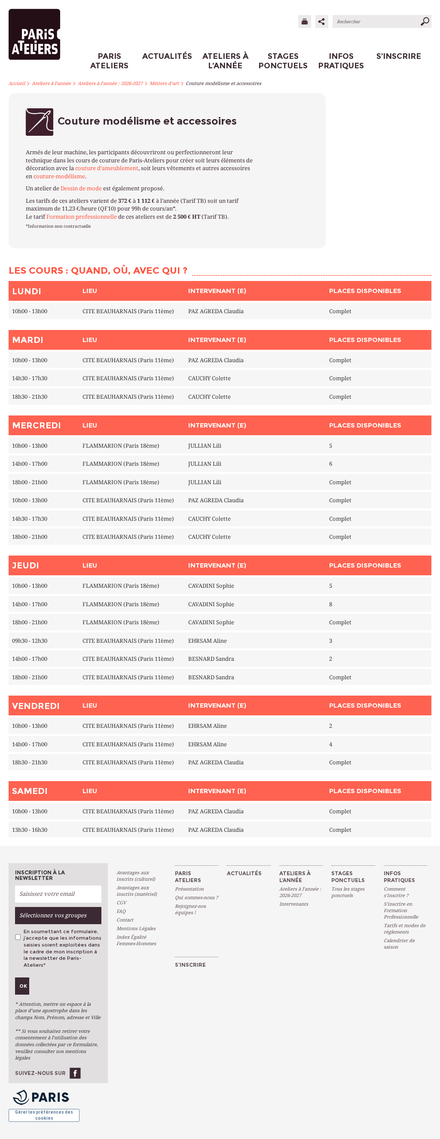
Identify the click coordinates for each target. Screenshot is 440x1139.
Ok (23, 986)
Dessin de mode (81, 188)
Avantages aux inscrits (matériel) (136, 891)
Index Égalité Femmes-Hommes (136, 940)
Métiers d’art (164, 83)
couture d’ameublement (106, 168)
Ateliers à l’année (51, 83)
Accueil (17, 83)
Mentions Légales (136, 928)
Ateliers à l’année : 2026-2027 (110, 83)
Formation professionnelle (81, 217)
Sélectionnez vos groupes (52, 915)
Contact (124, 920)
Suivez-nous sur (40, 1073)
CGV (121, 903)
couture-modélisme (59, 176)
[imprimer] (304, 21)
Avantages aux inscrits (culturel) (135, 876)
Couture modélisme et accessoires (223, 83)
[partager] (321, 21)
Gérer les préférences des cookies (44, 1115)
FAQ (120, 911)
